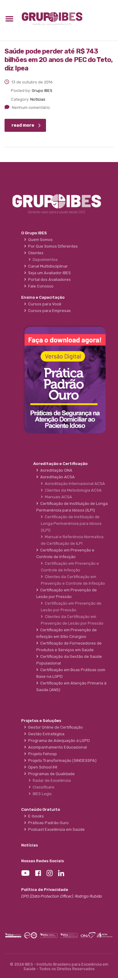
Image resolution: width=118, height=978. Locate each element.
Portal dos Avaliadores (48, 279)
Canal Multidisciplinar (47, 266)
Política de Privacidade (44, 889)
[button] (9, 18)
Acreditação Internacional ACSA (74, 483)
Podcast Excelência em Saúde (55, 829)
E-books (35, 816)
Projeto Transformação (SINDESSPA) (61, 760)
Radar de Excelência (51, 780)
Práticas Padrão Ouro (47, 822)
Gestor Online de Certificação (54, 727)
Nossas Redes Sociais (42, 861)
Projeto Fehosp (41, 754)
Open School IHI (41, 767)
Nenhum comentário (31, 107)
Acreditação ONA (55, 470)
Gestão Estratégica (45, 734)
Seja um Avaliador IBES (48, 273)
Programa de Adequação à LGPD (58, 740)
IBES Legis (41, 793)
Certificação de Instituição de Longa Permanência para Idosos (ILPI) (71, 523)
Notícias (29, 845)
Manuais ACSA (57, 497)
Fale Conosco (40, 286)
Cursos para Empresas (48, 310)
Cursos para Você (43, 304)
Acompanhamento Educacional (56, 747)
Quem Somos (39, 239)
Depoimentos (44, 259)
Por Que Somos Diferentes (52, 246)
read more (22, 125)
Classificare (42, 787)
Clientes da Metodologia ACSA (72, 490)
